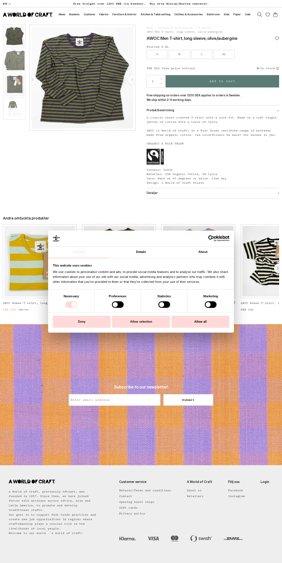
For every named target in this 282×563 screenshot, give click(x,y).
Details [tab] (141, 252)
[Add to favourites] (277, 38)
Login (265, 482)
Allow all (200, 321)
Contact (125, 496)
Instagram (236, 496)
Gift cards (128, 507)
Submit (188, 399)
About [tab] (202, 252)
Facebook (235, 490)
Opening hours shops (136, 501)
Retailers (195, 496)
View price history (178, 68)
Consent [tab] (79, 252)
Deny (81, 321)
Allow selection (141, 321)
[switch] (118, 304)
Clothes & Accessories (175, 28)
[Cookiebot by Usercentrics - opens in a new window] (211, 238)
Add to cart (222, 81)
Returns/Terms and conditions (145, 490)
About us (194, 490)
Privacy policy (132, 513)
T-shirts (204, 28)
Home (150, 28)
